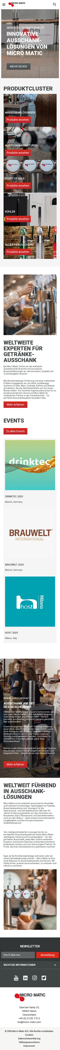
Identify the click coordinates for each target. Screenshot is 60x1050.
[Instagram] (34, 979)
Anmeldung (48, 955)
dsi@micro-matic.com (29, 1022)
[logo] (16, 4)
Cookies (29, 1035)
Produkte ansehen (18, 119)
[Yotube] (16, 980)
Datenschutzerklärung (29, 1038)
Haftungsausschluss (29, 1042)
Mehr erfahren (15, 404)
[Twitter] (44, 979)
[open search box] (55, 4)
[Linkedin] (25, 979)
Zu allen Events (15, 431)
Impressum (29, 1046)
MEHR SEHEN (18, 66)
